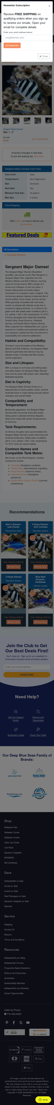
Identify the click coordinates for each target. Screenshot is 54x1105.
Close (44, 56)
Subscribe (13, 45)
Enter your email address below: (18, 32)
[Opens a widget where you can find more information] (43, 1100)
